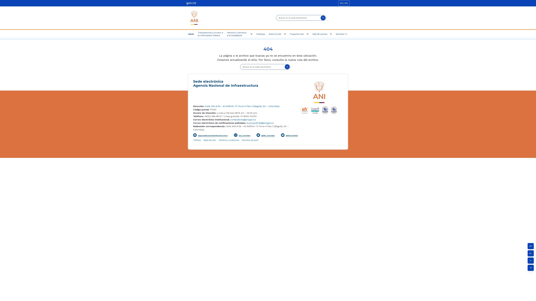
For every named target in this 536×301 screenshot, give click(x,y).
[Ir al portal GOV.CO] (191, 3)
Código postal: (201, 109)
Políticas (197, 140)
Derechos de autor (250, 140)
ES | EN (344, 3)
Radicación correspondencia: (209, 126)
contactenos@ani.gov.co (243, 119)
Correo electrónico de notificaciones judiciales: (219, 123)
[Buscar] (323, 17)
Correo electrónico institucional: (211, 119)
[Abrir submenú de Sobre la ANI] (285, 34)
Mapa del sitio (210, 140)
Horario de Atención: (204, 113)
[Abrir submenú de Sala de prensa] (331, 34)
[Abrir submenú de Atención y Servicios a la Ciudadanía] (251, 34)
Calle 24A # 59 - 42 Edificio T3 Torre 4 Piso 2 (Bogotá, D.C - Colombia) (241, 106)
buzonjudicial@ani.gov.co (260, 123)
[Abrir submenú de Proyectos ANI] (307, 34)
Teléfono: (198, 116)
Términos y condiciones (229, 140)
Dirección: (198, 106)
